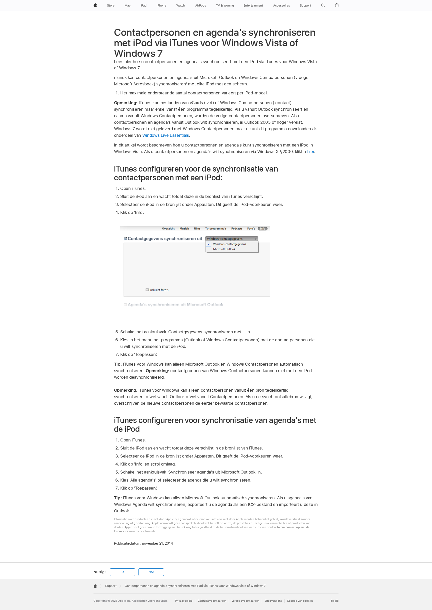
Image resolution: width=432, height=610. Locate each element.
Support (110, 586)
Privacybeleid (183, 600)
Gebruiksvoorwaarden (212, 600)
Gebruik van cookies (300, 600)
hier (310, 151)
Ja (122, 572)
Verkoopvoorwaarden (245, 600)
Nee (151, 572)
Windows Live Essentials (165, 135)
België (334, 600)
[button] (323, 5)
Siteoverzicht (273, 600)
